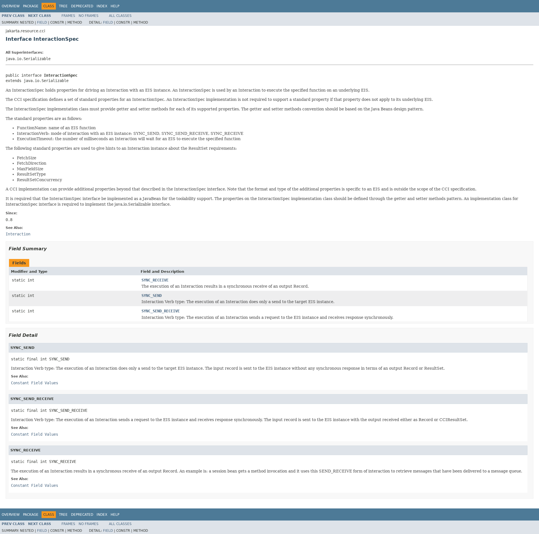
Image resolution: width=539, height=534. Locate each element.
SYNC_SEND (151, 295)
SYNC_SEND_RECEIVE (160, 311)
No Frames (89, 16)
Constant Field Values (34, 383)
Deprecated (82, 6)
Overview (11, 6)
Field (42, 22)
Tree (63, 6)
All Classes (120, 16)
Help (115, 6)
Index (102, 6)
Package (30, 6)
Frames (68, 16)
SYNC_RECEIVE (154, 280)
